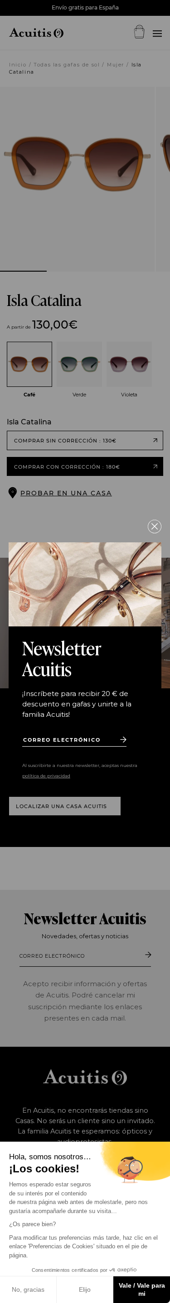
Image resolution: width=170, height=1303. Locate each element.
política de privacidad (46, 776)
